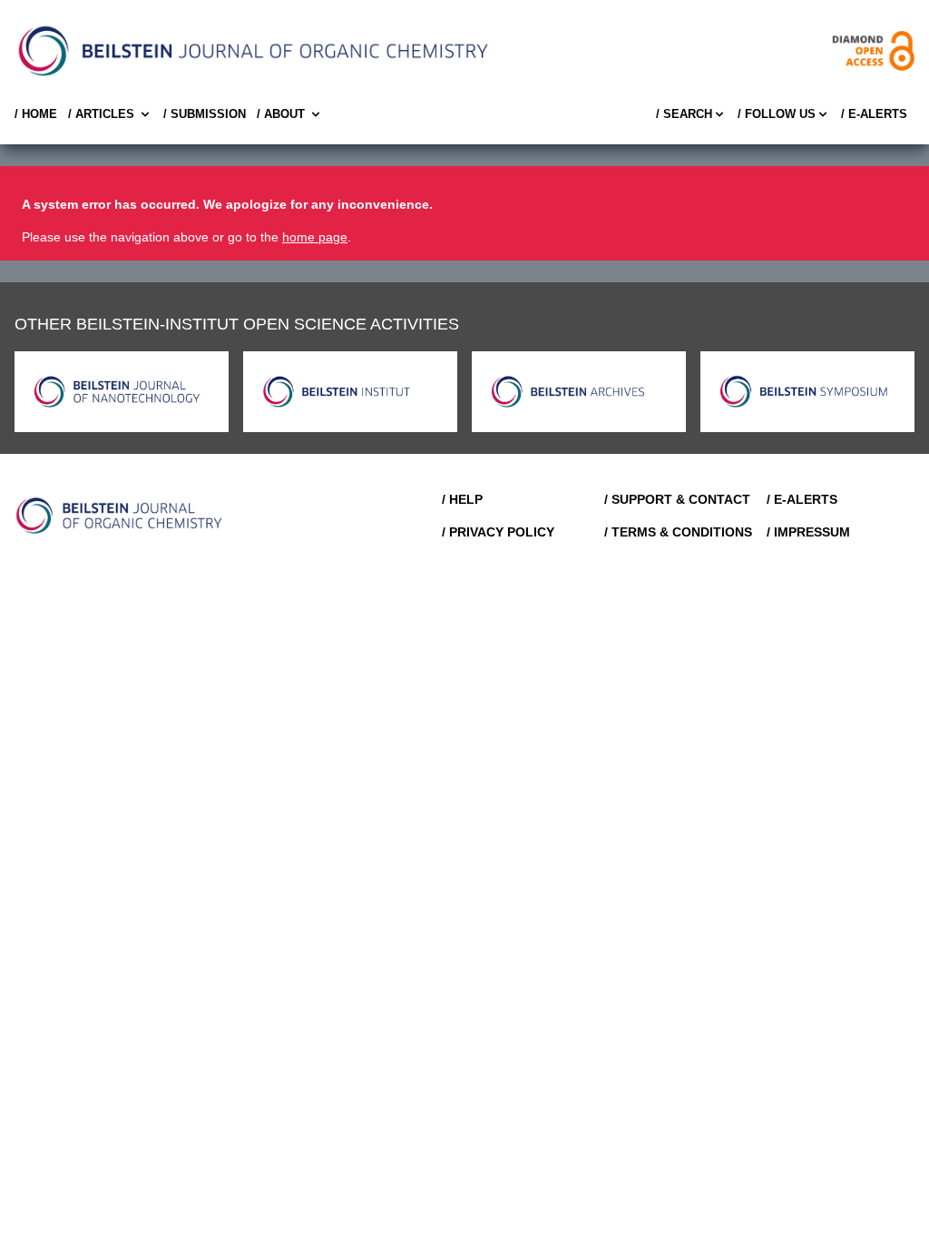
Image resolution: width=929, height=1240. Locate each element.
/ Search (684, 114)
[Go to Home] (120, 515)
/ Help (462, 499)
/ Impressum (808, 532)
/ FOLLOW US (777, 114)
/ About (281, 114)
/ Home (36, 114)
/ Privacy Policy (498, 532)
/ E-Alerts (874, 114)
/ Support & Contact (677, 499)
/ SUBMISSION (204, 114)
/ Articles (101, 114)
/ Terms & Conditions (678, 532)
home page (314, 237)
